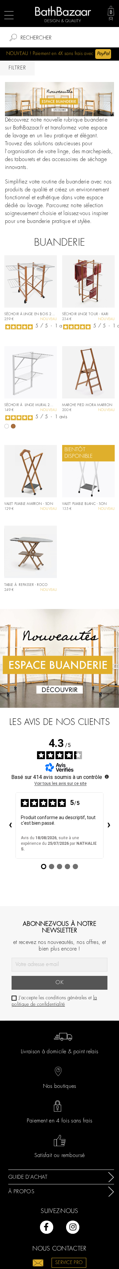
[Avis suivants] (108, 825)
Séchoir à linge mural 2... (28, 405)
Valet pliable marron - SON (28, 504)
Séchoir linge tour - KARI (85, 314)
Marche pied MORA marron (87, 405)
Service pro (69, 1262)
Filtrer (17, 68)
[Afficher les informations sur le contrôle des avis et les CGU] (106, 776)
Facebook (46, 1227)
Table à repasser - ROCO (26, 585)
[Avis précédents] (10, 825)
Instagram (72, 1227)
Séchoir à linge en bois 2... (29, 314)
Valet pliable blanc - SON (84, 504)
